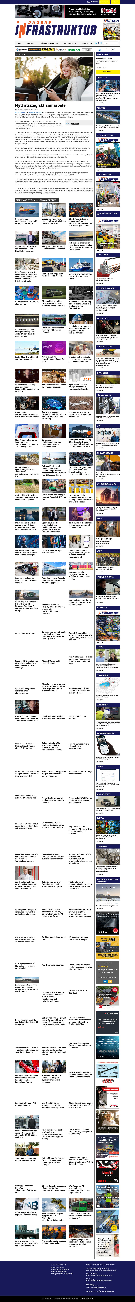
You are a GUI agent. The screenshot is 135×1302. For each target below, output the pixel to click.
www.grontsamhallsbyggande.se (62, 1274)
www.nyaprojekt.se (57, 1267)
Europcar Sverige (35, 112)
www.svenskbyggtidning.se (60, 1269)
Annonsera (115, 2)
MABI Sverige (20, 112)
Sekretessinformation (86, 1298)
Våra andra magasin (49, 43)
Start (18, 43)
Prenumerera (104, 2)
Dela (68, 123)
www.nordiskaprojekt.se (59, 1271)
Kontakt (30, 43)
